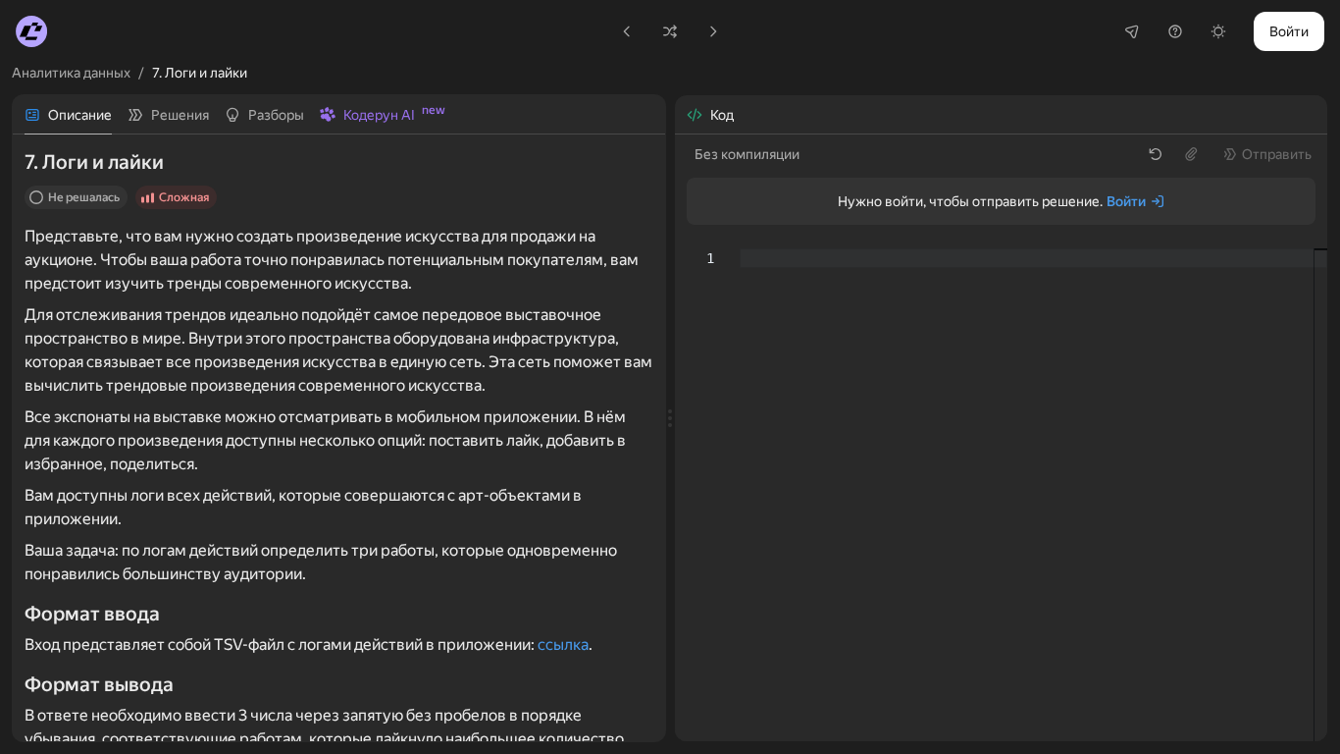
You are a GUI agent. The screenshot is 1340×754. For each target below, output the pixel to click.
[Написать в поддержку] (1175, 31)
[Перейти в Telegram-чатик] (1132, 31)
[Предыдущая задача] (627, 31)
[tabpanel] (339, 438)
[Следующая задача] (713, 31)
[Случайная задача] (670, 31)
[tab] (68, 115)
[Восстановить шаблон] (1155, 154)
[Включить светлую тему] (1218, 31)
